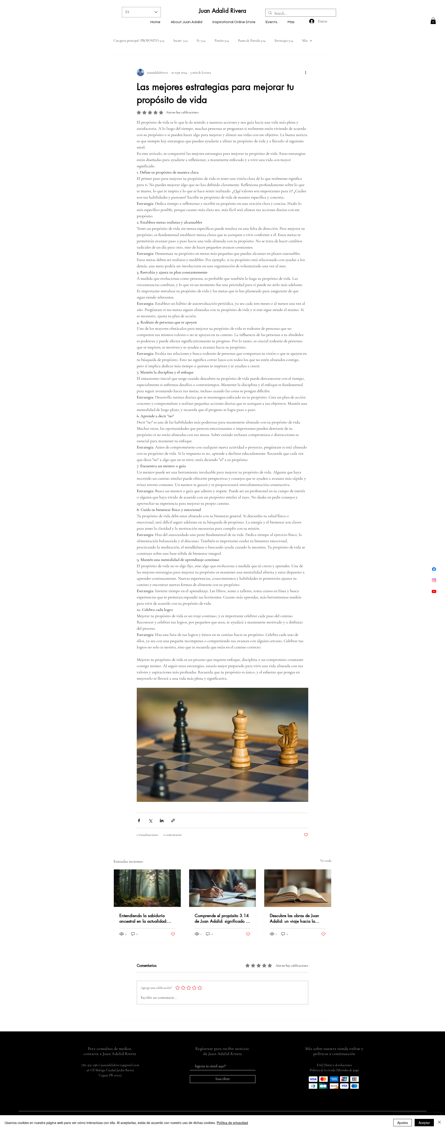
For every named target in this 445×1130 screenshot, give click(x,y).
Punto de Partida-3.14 (251, 41)
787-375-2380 (90, 1065)
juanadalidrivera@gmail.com (120, 1065)
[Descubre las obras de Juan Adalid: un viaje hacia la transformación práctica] (297, 888)
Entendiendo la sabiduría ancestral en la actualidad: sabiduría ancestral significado (147, 918)
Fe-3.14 (201, 41)
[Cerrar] (439, 1122)
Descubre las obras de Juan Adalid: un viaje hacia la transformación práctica (294, 918)
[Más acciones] (305, 72)
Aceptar (424, 1122)
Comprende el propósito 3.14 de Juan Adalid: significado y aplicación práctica (222, 918)
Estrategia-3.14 (284, 41)
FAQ (320, 1065)
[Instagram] (434, 580)
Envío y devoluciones (338, 1065)
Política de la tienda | (323, 1070)
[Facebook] (434, 569)
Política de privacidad (232, 1122)
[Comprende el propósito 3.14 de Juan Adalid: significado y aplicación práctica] (222, 888)
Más (305, 41)
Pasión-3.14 (222, 41)
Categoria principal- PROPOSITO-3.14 (139, 41)
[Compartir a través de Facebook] (139, 820)
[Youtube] (434, 591)
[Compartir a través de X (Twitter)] (150, 820)
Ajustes (402, 1122)
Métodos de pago (348, 1070)
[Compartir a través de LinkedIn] (161, 820)
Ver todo (325, 861)
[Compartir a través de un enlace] (173, 820)
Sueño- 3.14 (180, 41)
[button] (433, 20)
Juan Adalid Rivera (222, 10)
